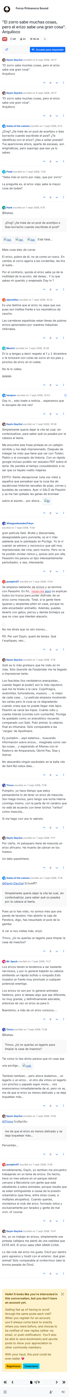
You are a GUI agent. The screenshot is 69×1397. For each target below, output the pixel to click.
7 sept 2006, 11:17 (45, 837)
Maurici (10, 348)
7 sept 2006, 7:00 (35, 171)
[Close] (62, 1294)
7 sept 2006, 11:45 (46, 1116)
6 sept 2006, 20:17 (46, 59)
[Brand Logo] (8, 8)
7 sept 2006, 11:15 (45, 659)
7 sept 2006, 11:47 (46, 1231)
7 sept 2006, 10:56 (46, 424)
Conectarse (31, 1366)
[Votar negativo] (57, 82)
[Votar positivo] (44, 82)
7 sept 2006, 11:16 (37, 785)
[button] (5, 1392)
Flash (9, 171)
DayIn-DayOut (14, 59)
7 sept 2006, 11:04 (43, 581)
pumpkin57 (12, 581)
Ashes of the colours (18, 126)
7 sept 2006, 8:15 (35, 207)
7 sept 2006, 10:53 (40, 395)
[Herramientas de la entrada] (64, 82)
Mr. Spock (12, 961)
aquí (48, 591)
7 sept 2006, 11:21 (41, 961)
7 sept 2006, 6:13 (52, 126)
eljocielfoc (12, 299)
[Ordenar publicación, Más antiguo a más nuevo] (7, 49)
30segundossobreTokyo (20, 523)
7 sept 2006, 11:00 (25, 527)
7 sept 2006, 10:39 (39, 348)
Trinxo (10, 785)
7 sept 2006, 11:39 (37, 1029)
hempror (11, 395)
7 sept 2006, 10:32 (42, 299)
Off (4, 39)
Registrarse (13, 1366)
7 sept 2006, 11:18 (52, 878)
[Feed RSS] (45, 39)
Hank (9, 207)
